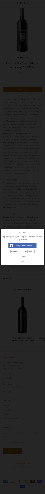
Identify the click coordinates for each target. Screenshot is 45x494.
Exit (22, 261)
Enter (22, 256)
